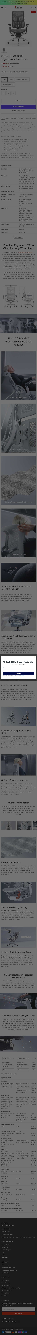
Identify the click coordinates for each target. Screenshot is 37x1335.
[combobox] (4, 667)
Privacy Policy (22, 675)
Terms (23, 675)
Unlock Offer (18, 673)
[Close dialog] (35, 657)
